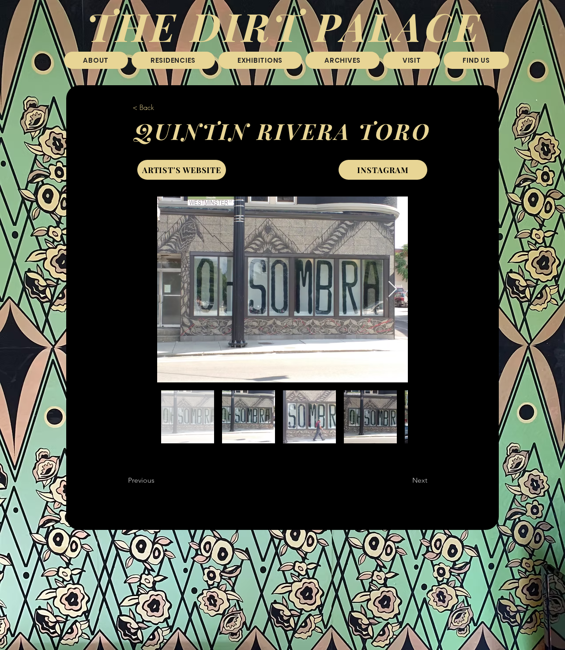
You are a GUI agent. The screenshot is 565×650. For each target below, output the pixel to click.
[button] (173, 60)
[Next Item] (393, 289)
